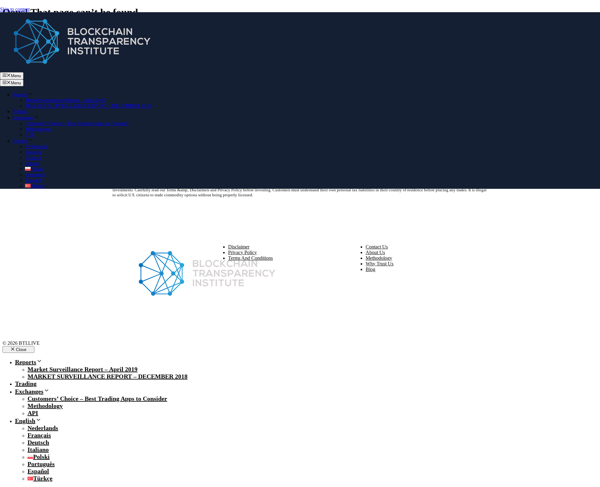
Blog (370, 269)
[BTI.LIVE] (78, 69)
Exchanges (23, 117)
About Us (375, 252)
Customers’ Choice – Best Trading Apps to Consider (76, 123)
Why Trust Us (379, 263)
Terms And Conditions (250, 258)
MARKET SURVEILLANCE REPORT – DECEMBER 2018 (88, 105)
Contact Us (377, 246)
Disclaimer (238, 246)
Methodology (38, 129)
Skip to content (15, 9)
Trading (20, 111)
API (29, 134)
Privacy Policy (242, 252)
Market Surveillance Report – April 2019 (65, 100)
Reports (20, 94)
